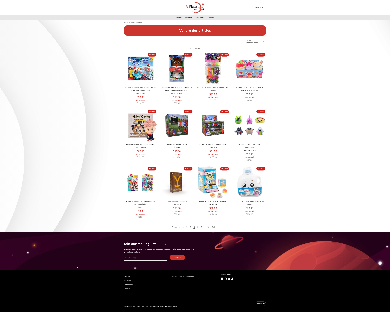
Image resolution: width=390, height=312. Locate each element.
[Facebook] (222, 279)
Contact (211, 17)
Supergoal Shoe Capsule (177, 144)
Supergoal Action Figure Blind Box (213, 144)
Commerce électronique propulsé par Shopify (164, 306)
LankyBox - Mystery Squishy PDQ (213, 201)
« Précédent (175, 227)
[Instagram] (225, 279)
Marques (188, 17)
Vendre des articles (136, 23)
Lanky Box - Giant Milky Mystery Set (249, 201)
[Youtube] (229, 279)
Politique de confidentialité (183, 276)
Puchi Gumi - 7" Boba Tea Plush (249, 87)
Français (258, 7)
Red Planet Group (143, 306)
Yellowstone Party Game (177, 201)
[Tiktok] (232, 279)
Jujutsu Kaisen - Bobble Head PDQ (140, 144)
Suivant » (215, 227)
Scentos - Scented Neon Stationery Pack (213, 87)
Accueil (179, 17)
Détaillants (200, 17)
